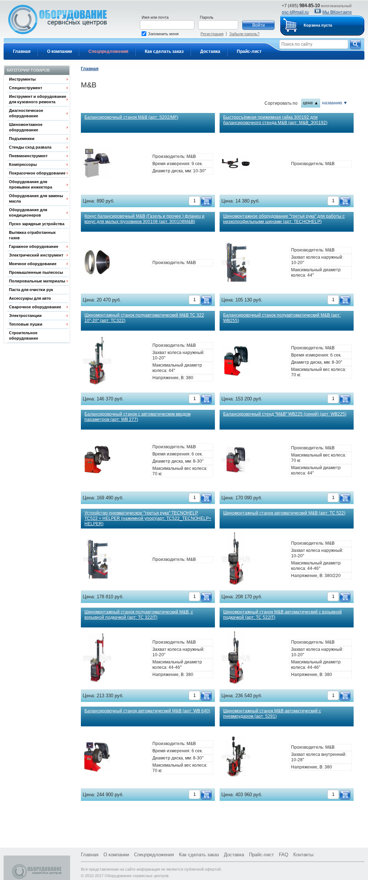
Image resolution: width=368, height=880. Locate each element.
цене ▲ (310, 102)
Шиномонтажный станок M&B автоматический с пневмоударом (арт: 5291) (272, 713)
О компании (59, 51)
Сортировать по (281, 103)
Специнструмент (25, 88)
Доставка (210, 51)
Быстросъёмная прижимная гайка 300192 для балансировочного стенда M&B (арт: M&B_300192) (275, 120)
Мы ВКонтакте (337, 12)
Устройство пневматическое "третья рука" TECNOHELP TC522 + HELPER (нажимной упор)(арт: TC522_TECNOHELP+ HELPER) (147, 518)
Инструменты (22, 79)
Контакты (303, 854)
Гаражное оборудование (33, 246)
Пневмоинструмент (28, 156)
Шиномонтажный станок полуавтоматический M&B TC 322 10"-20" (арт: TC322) (144, 318)
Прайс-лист (249, 51)
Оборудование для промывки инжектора (30, 184)
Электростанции (25, 315)
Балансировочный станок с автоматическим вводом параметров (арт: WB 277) (137, 417)
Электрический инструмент (36, 255)
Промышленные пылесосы (36, 272)
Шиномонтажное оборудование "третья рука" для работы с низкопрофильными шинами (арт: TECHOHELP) (284, 219)
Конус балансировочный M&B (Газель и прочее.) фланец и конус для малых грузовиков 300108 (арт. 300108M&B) (144, 219)
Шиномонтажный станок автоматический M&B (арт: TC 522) (284, 513)
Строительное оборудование (23, 335)
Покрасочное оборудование (37, 173)
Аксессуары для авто (30, 298)
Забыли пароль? (244, 34)
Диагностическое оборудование (26, 113)
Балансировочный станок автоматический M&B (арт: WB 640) (147, 710)
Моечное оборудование (32, 264)
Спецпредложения (108, 51)
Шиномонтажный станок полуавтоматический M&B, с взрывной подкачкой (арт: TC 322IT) (138, 614)
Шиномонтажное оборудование (25, 127)
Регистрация (212, 34)
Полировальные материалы (37, 281)
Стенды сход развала (30, 147)
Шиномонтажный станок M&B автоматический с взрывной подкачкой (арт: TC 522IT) (282, 614)
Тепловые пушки (25, 324)
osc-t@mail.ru (295, 12)
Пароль (206, 17)
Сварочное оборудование (35, 307)
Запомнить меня (163, 34)
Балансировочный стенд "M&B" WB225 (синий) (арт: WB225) (284, 414)
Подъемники (21, 138)
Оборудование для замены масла (36, 198)
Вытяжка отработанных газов (32, 235)
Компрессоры (23, 164)
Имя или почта (155, 17)
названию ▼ (335, 102)
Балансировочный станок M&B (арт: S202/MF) (131, 117)
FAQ (283, 854)
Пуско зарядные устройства (36, 224)
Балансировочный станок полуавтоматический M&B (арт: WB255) (282, 318)
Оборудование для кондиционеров (28, 212)
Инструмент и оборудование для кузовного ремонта (37, 99)
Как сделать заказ (164, 51)
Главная (22, 51)
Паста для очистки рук (31, 289)
